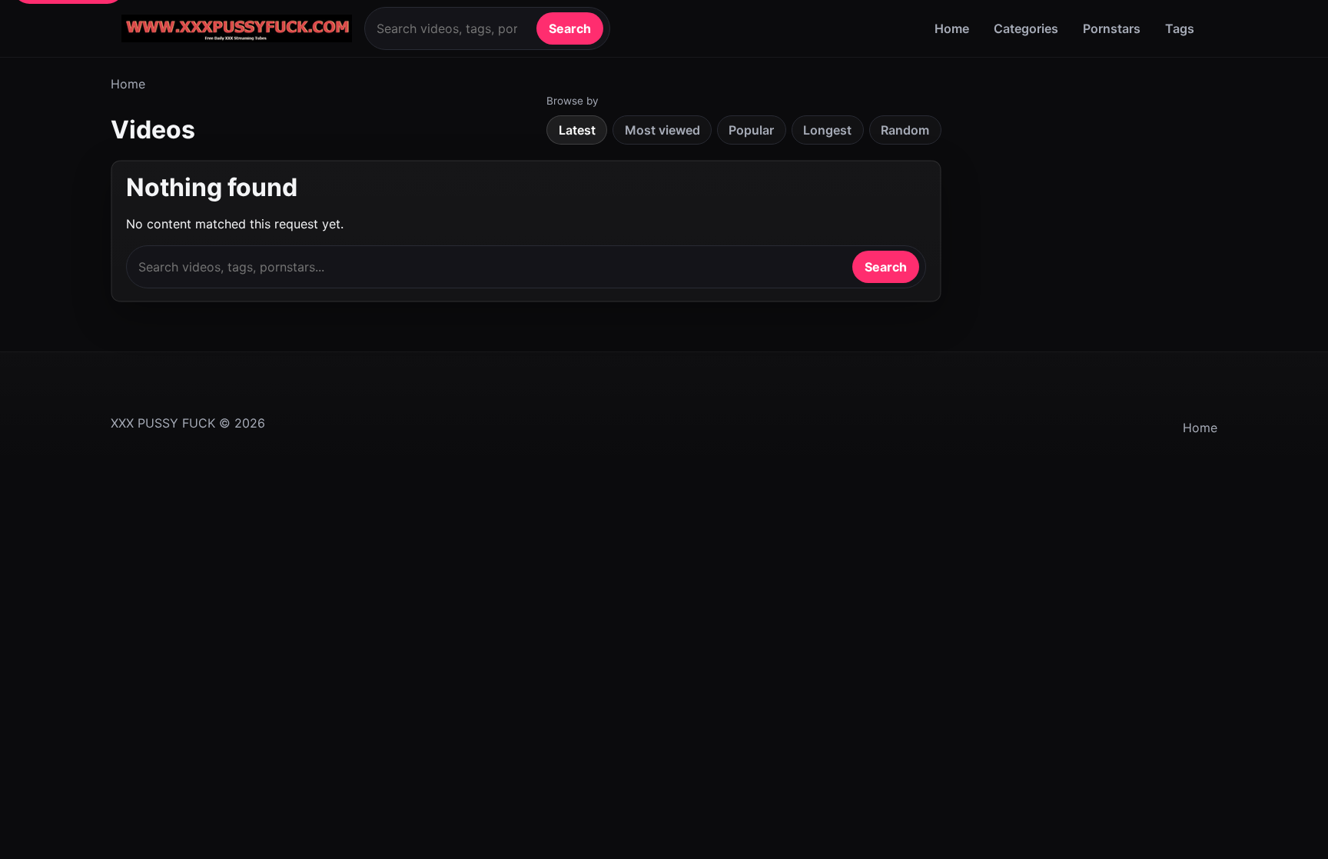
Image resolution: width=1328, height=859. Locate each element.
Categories (1026, 28)
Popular (751, 130)
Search (570, 28)
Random (905, 130)
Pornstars (1111, 28)
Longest (827, 130)
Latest (577, 130)
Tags (1179, 28)
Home (952, 28)
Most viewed (662, 130)
